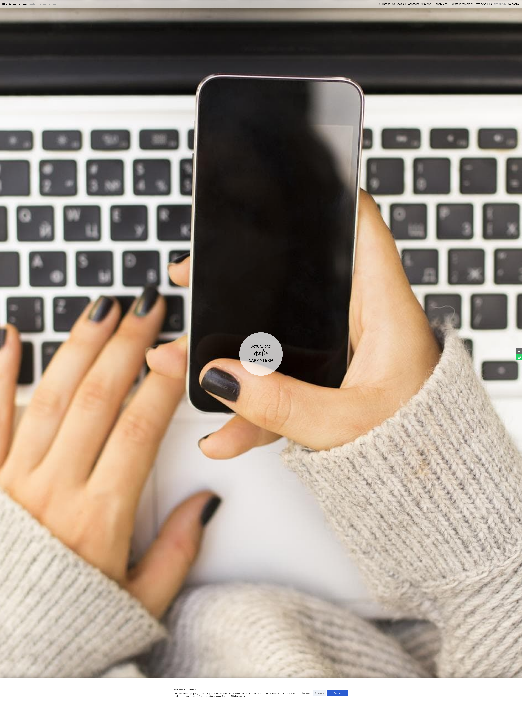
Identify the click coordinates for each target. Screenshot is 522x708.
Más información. (238, 696)
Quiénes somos (387, 4)
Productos (442, 4)
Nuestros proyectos (462, 4)
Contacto (513, 4)
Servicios (426, 4)
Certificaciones (484, 4)
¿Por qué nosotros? (408, 4)
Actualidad (500, 4)
